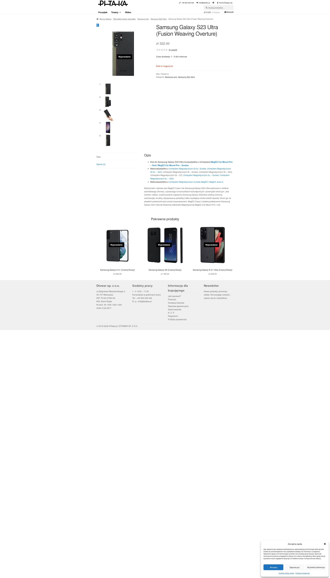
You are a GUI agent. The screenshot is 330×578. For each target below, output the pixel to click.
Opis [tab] (98, 156)
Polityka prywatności (302, 573)
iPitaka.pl (113, 326)
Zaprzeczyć (295, 567)
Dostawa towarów (176, 302)
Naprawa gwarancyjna (178, 306)
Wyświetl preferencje (316, 567)
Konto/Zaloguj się (225, 2)
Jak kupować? (174, 296)
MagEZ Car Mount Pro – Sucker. (173, 165)
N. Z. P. (171, 312)
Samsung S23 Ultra (159, 19)
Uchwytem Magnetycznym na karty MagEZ (188, 181)
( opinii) (173, 49)
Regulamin (173, 316)
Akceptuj (273, 567)
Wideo (128, 12)
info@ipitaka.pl (204, 2)
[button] (325, 544)
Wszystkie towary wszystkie (124, 19)
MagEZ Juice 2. (216, 181)
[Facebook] (213, 2)
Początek (102, 12)
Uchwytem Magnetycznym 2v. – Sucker (201, 175)
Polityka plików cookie (286, 573)
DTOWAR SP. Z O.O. (128, 326)
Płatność (172, 299)
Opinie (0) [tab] (100, 164)
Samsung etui (143, 19)
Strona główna (105, 19)
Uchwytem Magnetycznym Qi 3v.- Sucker (187, 168)
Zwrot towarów (174, 309)
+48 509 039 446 (187, 2)
